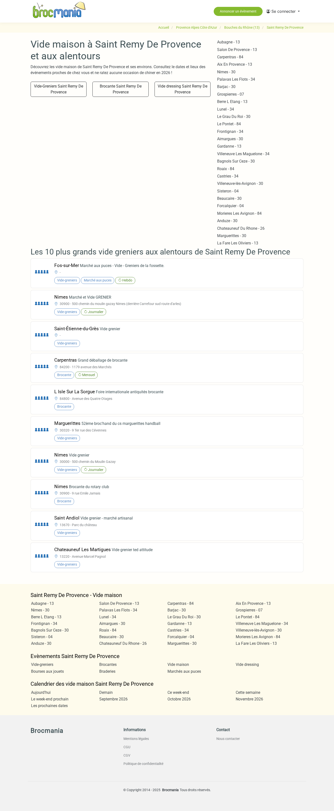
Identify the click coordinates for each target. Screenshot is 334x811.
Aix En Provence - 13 (234, 64)
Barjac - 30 (226, 86)
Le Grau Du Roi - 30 (233, 116)
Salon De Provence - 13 (237, 49)
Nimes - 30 (226, 72)
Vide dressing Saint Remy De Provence (182, 89)
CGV (126, 755)
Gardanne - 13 (229, 146)
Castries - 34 (227, 176)
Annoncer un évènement (238, 11)
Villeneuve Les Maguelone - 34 (243, 154)
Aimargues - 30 (230, 139)
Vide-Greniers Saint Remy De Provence (58, 89)
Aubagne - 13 (228, 42)
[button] (283, 11)
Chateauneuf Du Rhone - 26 (241, 228)
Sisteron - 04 (228, 191)
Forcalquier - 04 (230, 205)
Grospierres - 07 (230, 94)
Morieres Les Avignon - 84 (239, 213)
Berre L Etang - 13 (232, 101)
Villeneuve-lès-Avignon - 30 (240, 183)
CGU (126, 747)
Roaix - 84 (225, 168)
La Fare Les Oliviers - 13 (237, 243)
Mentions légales (136, 738)
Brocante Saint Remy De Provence (121, 89)
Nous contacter (228, 738)
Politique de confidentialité (143, 763)
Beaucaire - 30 (229, 198)
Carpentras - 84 (230, 57)
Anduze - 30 (227, 220)
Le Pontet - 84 (229, 124)
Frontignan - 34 (230, 131)
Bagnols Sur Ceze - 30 (236, 161)
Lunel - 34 (225, 109)
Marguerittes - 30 (231, 235)
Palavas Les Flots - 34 (236, 79)
